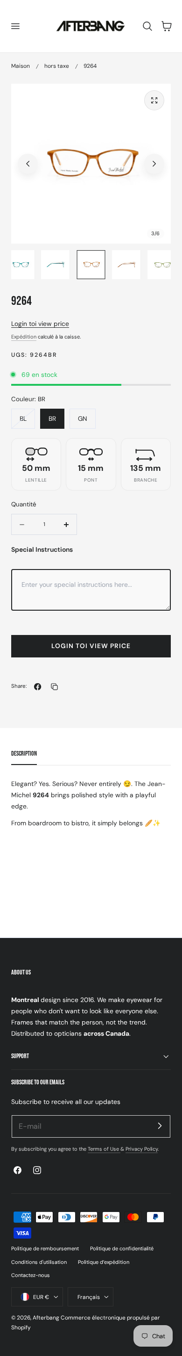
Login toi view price (40, 323)
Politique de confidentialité (122, 1248)
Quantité (23, 504)
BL (27, 421)
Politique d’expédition (103, 1262)
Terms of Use (104, 1149)
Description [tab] (24, 753)
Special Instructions (42, 549)
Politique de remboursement (45, 1248)
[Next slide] (154, 164)
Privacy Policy (142, 1149)
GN (82, 418)
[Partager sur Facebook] (37, 686)
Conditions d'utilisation (39, 1262)
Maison (20, 66)
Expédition (23, 336)
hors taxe (56, 66)
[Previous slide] (28, 164)
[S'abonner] (159, 1126)
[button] (15, 26)
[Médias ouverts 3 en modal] (154, 100)
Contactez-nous (30, 1275)
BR (52, 418)
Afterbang (46, 1317)
